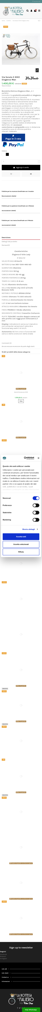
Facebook (3, 954)
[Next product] (39, 20)
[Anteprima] (24, 389)
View (21, 401)
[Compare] (21, 389)
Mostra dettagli (28, 529)
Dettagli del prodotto (9, 241)
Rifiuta (21, 552)
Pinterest (3, 956)
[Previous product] (38, 20)
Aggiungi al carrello (22, 167)
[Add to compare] (30, 174)
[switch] (36, 505)
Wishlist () (37, 1)
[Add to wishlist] (11, 174)
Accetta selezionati (21, 544)
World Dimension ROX (21, 392)
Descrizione (6, 237)
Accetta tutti (21, 537)
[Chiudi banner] (38, 458)
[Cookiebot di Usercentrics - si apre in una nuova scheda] (25, 458)
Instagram (3, 958)
